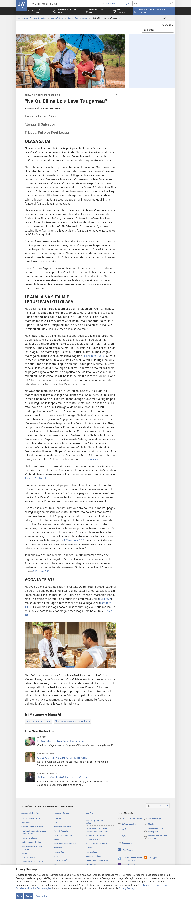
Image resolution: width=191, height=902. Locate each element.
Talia (19, 896)
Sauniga (89, 847)
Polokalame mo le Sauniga (65, 843)
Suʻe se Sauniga (152, 818)
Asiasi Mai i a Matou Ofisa (96, 843)
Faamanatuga (91, 852)
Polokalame (58, 847)
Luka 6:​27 (105, 599)
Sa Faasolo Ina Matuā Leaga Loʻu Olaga (62, 777)
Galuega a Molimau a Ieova (97, 860)
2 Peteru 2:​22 (41, 571)
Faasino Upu (59, 852)
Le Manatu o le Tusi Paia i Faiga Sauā (60, 741)
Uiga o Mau (26, 822)
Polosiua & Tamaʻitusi (62, 826)
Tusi (55, 822)
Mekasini (57, 839)
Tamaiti (24, 853)
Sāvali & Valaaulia (61, 831)
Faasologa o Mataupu (63, 835)
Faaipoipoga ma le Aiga (31, 842)
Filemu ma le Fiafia (29, 838)
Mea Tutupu (91, 813)
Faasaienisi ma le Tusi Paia (32, 861)
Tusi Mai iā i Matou (93, 839)
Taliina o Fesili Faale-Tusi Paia (33, 818)
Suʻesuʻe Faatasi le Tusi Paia (32, 826)
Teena (29, 896)
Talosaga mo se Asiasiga (95, 835)
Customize (41, 896)
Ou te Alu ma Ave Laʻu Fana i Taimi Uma (62, 757)
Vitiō (55, 864)
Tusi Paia (57, 818)
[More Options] (171, 18)
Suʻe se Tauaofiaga (127, 824)
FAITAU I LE (167, 24)
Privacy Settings (127, 888)
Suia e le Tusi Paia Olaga (77, 18)
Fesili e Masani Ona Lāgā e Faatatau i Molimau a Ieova (97, 829)
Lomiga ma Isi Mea (61, 813)
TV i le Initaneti (60, 860)
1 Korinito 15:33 (94, 356)
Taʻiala (56, 856)
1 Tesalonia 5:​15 (74, 540)
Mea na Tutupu (57, 18)
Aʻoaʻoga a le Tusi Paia (30, 813)
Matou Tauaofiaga (93, 856)
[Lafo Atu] (164, 18)
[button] (66, 11)
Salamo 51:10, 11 (35, 478)
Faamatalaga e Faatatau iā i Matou (31, 18)
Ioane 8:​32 (91, 459)
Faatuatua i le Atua (29, 857)
